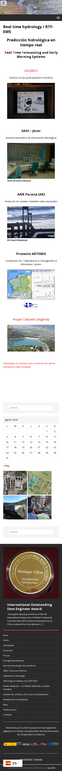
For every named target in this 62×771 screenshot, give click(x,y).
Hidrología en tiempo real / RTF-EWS (20, 680)
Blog (5, 704)
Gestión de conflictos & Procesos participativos (25, 694)
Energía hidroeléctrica (13, 660)
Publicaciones (10, 709)
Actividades (8, 645)
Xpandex (51, 768)
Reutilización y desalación (15, 699)
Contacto (7, 714)
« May (6, 465)
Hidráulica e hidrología (14, 675)
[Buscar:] (31, 407)
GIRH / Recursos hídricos (15, 670)
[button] (57, 17)
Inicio (5, 635)
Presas (6, 655)
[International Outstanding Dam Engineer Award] (31, 573)
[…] (41, 624)
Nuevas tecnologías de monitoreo (19, 665)
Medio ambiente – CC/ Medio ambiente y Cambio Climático (26, 688)
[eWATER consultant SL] (31, 12)
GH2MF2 (31, 71)
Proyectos (8, 650)
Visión (6, 640)
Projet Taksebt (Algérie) (31, 319)
